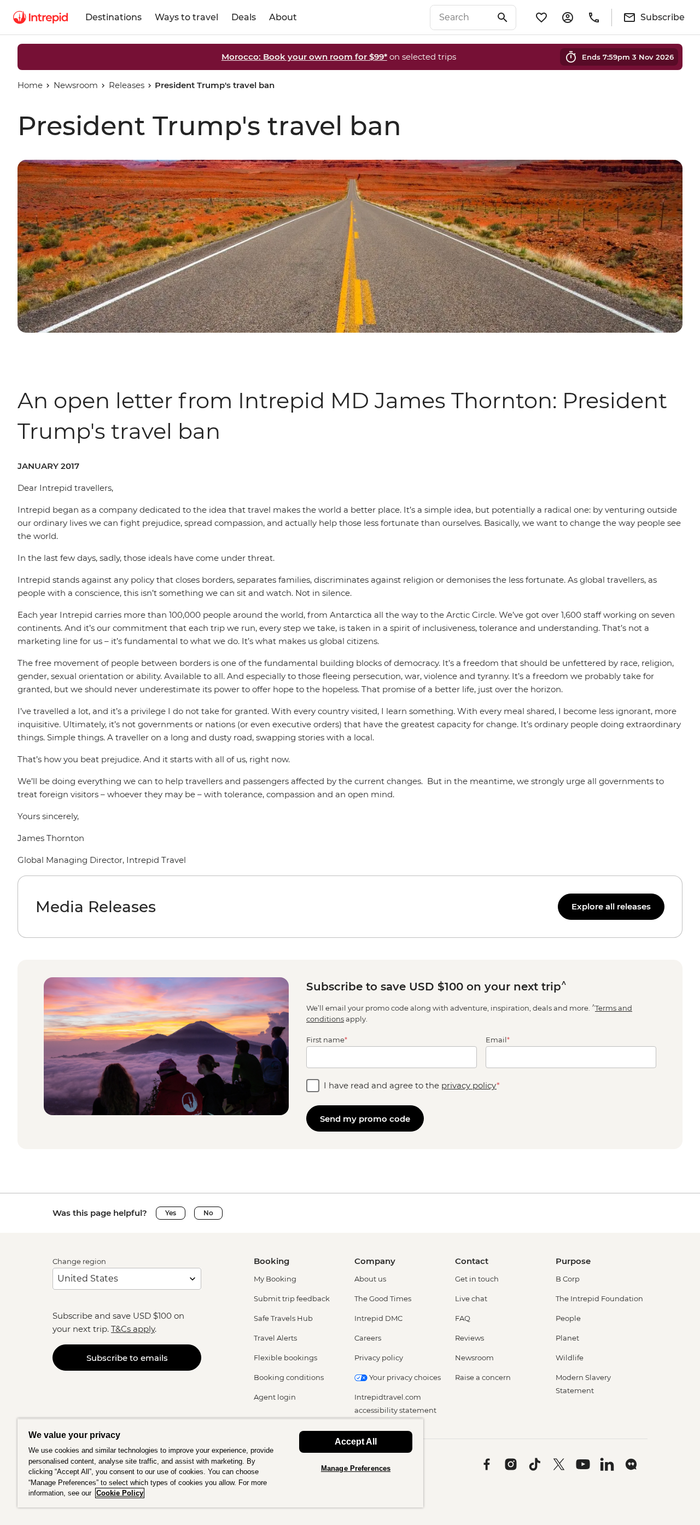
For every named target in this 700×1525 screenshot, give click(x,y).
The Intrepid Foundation (599, 1298)
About (283, 17)
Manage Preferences (355, 1468)
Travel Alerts (275, 1337)
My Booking (275, 1278)
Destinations (113, 17)
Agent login (275, 1397)
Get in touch (477, 1278)
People (568, 1318)
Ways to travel (186, 17)
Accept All (356, 1441)
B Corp (568, 1278)
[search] (461, 17)
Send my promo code (365, 1119)
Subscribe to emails (127, 1358)
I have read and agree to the (412, 1085)
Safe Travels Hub (283, 1318)
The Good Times (382, 1298)
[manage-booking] (568, 17)
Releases (126, 85)
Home (30, 85)
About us (370, 1278)
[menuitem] (40, 17)
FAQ (462, 1318)
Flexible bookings (285, 1357)
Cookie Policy (119, 1493)
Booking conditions (289, 1377)
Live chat (471, 1298)
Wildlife (570, 1357)
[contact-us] (594, 17)
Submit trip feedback (292, 1298)
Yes (170, 1213)
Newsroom (76, 85)
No (208, 1213)
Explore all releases (611, 906)
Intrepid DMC (378, 1318)
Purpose (573, 1261)
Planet (567, 1337)
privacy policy (469, 1085)
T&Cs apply (133, 1329)
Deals (243, 17)
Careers (367, 1337)
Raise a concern (483, 1377)
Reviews (469, 1337)
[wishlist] (541, 17)
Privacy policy (378, 1357)
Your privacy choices (404, 1377)
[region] (350, 663)
